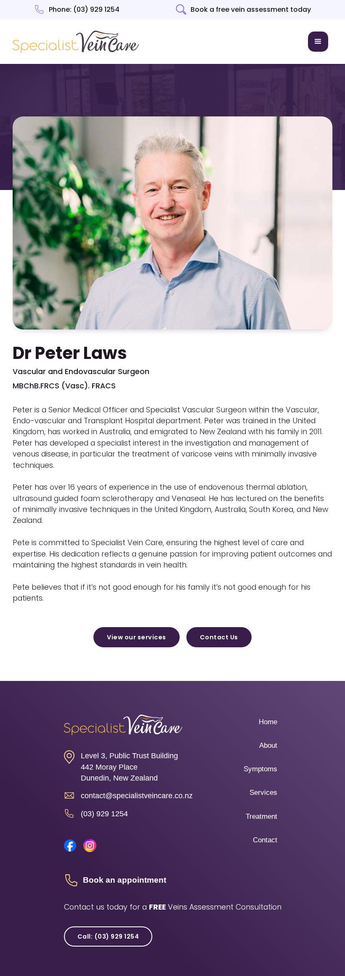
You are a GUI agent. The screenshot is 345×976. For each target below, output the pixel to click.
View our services (136, 637)
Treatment (261, 816)
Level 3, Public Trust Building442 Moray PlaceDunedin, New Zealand (129, 767)
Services (263, 793)
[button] (318, 42)
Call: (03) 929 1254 (108, 936)
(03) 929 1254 (104, 814)
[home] (76, 42)
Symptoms (260, 769)
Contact (265, 840)
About (268, 745)
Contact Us (219, 637)
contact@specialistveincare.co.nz (137, 795)
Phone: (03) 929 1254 (84, 9)
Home (268, 722)
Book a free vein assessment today (251, 9)
